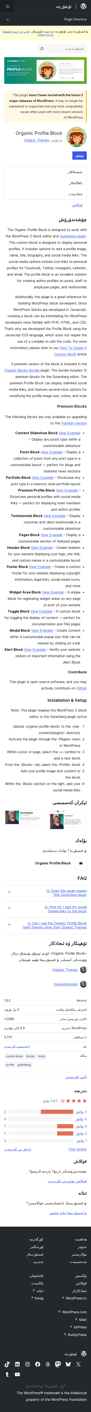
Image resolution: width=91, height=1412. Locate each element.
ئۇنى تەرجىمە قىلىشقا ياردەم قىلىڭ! (28, 33)
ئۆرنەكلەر (36, 1247)
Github (81, 688)
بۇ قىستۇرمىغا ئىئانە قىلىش (68, 1213)
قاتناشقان (36, 1276)
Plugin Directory (75, 19)
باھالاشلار (75, 183)
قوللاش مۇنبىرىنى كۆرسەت (67, 1181)
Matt (81, 1320)
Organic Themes (36, 140)
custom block (14, 1056)
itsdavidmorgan (66, 984)
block (41, 1056)
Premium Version (74, 423)
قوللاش (77, 205)
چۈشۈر (79, 155)
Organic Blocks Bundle (22, 370)
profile (10, 1064)
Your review (78, 1149)
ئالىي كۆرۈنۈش (76, 1077)
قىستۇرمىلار (34, 1254)
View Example (69, 433)
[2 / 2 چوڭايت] (38, 815)
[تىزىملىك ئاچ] (7, 6)
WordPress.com (72, 1312)
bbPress (78, 1327)
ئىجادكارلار (79, 1291)
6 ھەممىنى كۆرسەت (17, 1046)
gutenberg (24, 1064)
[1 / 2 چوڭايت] (81, 815)
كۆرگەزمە (36, 1239)
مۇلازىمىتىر (79, 1254)
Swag (36, 1298)
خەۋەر (82, 1247)
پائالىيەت (37, 1283)
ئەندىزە (38, 1262)
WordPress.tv (74, 1298)
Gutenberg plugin (73, 236)
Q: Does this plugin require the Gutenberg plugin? (67, 893)
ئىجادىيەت (75, 194)
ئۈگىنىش (81, 1276)
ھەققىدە (81, 1239)
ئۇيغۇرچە (70, 1354)
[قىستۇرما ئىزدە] (42, 48)
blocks (30, 1056)
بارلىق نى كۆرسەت (17, 1149)
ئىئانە (37, 1291)
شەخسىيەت (78, 1262)
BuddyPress (75, 1335)
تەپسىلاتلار (75, 172)
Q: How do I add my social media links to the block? (66, 909)
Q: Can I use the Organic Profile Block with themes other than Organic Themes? (54, 925)
